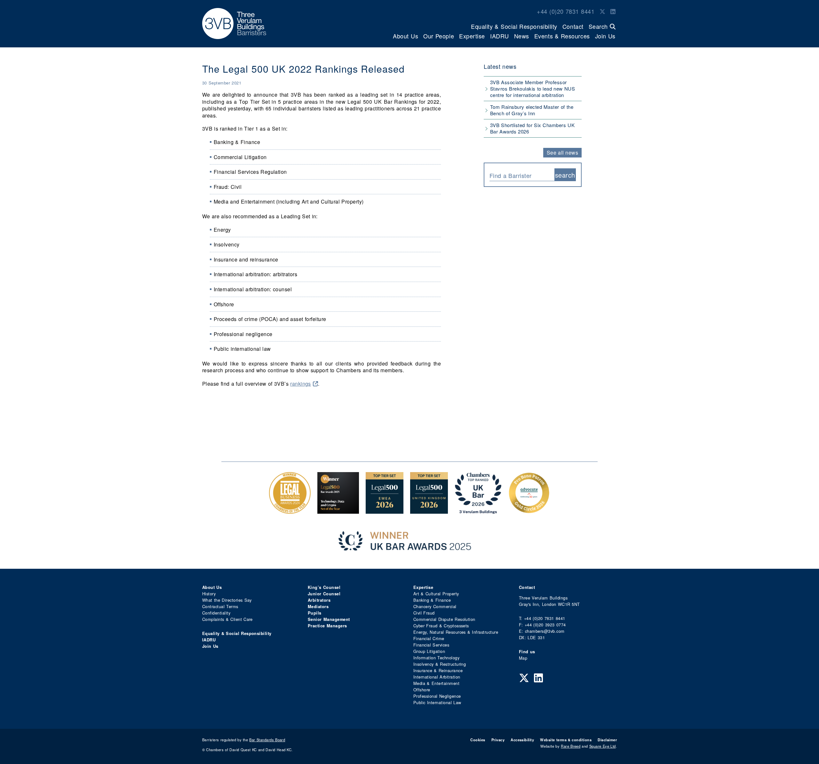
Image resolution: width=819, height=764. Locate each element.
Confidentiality (216, 613)
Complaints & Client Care (227, 619)
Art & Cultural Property (436, 594)
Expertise (472, 36)
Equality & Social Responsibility (514, 26)
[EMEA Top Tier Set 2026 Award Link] (384, 510)
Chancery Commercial (435, 606)
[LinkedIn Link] (613, 11)
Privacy (498, 739)
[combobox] (521, 174)
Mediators (318, 606)
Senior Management (329, 619)
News (521, 36)
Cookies (477, 739)
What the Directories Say (227, 600)
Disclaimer (607, 739)
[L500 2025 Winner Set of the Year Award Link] (338, 510)
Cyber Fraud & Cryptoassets (441, 626)
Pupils (315, 613)
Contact (573, 26)
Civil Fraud (424, 613)
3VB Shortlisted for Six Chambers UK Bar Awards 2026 (532, 128)
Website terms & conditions (566, 739)
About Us (405, 36)
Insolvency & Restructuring (439, 664)
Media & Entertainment (436, 683)
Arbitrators (319, 600)
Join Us (605, 36)
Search (599, 26)
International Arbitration (436, 677)
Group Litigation (429, 651)
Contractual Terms (220, 606)
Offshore (421, 690)
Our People (438, 36)
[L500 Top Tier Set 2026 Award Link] (429, 510)
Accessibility (522, 739)
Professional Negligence (437, 696)
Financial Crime (428, 638)
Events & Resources (562, 36)
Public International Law (437, 702)
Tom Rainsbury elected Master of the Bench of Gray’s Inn (531, 110)
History (209, 594)
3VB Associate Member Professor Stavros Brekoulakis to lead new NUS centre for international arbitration (532, 88)
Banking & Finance (432, 600)
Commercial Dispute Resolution (444, 619)
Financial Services (431, 645)
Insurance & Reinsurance (438, 670)
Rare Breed (570, 746)
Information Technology (436, 658)
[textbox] (519, 175)
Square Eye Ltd (602, 746)
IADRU (499, 36)
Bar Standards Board (267, 739)
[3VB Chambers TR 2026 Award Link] (478, 510)
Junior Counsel (324, 594)
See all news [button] (562, 152)
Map (523, 658)
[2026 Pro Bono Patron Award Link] (529, 510)
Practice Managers (327, 626)
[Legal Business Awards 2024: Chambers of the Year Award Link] (290, 510)
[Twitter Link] (602, 11)
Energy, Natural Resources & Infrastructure (455, 632)
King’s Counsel (324, 587)
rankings (300, 383)
